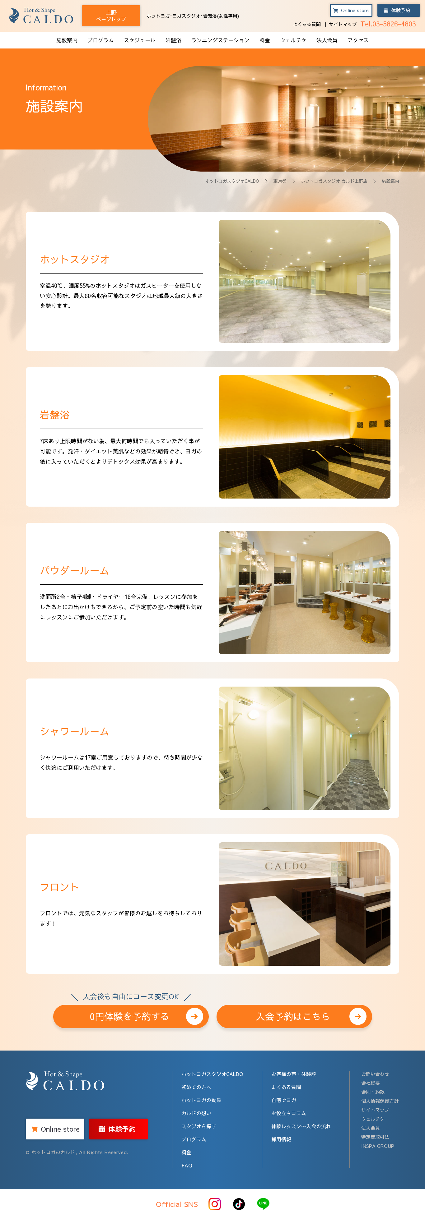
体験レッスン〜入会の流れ (301, 1126)
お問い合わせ (375, 1073)
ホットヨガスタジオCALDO (232, 181)
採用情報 (281, 1139)
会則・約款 (373, 1091)
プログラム (100, 40)
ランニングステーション (220, 40)
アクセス (358, 40)
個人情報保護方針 (380, 1100)
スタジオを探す (198, 1126)
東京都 (280, 181)
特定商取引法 (375, 1137)
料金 (264, 40)
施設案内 (66, 40)
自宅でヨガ (283, 1100)
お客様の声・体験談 (293, 1073)
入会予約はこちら (293, 1016)
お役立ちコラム (288, 1113)
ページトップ (111, 15)
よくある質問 (307, 24)
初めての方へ (196, 1086)
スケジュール (140, 40)
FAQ (186, 1165)
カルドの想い (196, 1113)
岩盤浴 (173, 40)
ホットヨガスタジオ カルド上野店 (334, 181)
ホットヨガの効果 (201, 1100)
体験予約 (400, 10)
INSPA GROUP (377, 1146)
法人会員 (327, 40)
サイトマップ (343, 24)
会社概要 (370, 1082)
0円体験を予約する (131, 1014)
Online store (355, 10)
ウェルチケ (293, 40)
